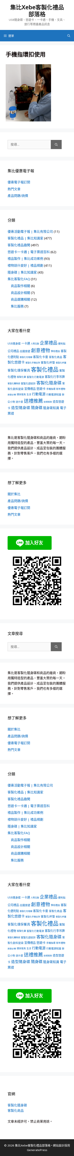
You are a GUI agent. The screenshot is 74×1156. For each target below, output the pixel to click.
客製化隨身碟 (48, 382)
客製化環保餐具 (19, 370)
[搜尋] (56, 144)
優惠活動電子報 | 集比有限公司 (30, 231)
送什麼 (19, 401)
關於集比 (14, 494)
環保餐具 (21, 394)
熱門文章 (14, 189)
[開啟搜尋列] (69, 35)
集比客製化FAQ (19, 279)
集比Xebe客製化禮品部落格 (37, 10)
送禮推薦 (33, 400)
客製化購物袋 (14, 383)
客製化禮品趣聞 (19, 245)
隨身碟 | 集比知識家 (22, 272)
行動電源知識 (53, 394)
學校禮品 (55, 351)
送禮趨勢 (48, 402)
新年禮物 (60, 389)
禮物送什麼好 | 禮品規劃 (25, 265)
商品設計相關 (20, 293)
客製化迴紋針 (28, 383)
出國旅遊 (25, 351)
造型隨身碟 (20, 407)
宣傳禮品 (30, 389)
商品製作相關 (20, 286)
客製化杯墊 (48, 362)
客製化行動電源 (35, 377)
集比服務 (17, 306)
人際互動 (35, 343)
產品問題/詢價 (18, 195)
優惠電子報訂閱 (19, 182)
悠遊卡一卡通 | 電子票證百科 (29, 252)
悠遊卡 (41, 389)
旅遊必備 (12, 394)
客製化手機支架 (32, 362)
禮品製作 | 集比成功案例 (25, 258)
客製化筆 (21, 377)
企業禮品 (48, 343)
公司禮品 (13, 351)
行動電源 (39, 394)
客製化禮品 (44, 369)
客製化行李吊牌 (55, 377)
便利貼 (61, 343)
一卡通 (25, 343)
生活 (29, 394)
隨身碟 (36, 407)
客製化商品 (55, 357)
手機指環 (50, 389)
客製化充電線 (26, 357)
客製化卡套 (40, 357)
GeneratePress (37, 1150)
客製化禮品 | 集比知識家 (25, 238)
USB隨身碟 (14, 343)
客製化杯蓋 (61, 362)
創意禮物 (40, 350)
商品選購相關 (20, 299)
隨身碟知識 (51, 408)
